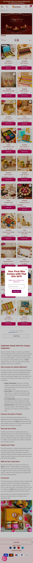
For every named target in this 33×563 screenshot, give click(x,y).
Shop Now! (16, 291)
